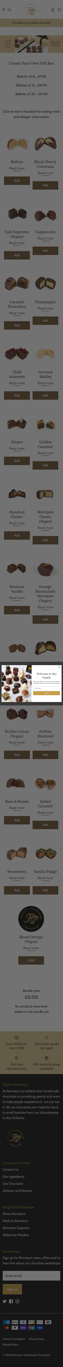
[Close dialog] (59, 667)
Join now (46, 693)
